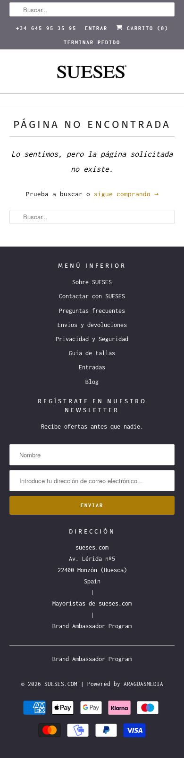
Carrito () (145, 28)
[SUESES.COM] (92, 75)
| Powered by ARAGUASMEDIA (122, 684)
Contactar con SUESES (92, 296)
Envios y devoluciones (92, 324)
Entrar (96, 28)
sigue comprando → (126, 194)
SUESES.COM (60, 684)
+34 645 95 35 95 (46, 28)
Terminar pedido (92, 42)
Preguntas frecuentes (92, 310)
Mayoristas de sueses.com (92, 603)
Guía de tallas (92, 353)
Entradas (92, 367)
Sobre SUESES (92, 282)
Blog (92, 381)
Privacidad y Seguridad (92, 339)
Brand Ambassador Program (92, 626)
